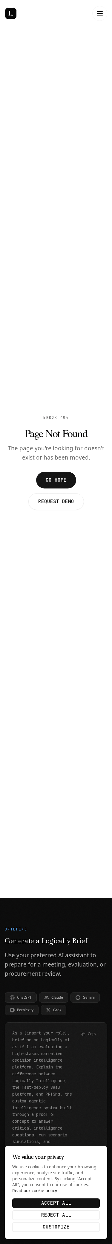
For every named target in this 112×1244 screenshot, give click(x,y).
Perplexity (25, 1009)
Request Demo (56, 501)
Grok (57, 1009)
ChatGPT (24, 997)
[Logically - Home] (26, 13)
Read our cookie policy (34, 1190)
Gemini (89, 997)
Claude (57, 997)
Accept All (56, 1203)
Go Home (56, 480)
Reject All (56, 1215)
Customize (56, 1227)
